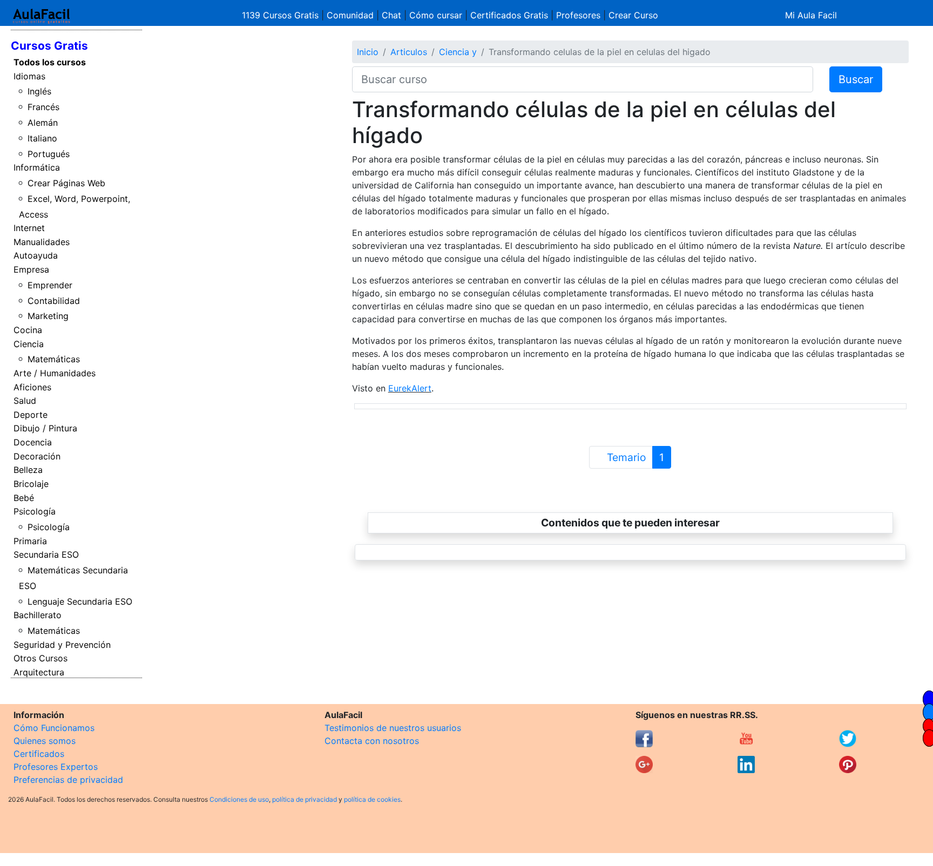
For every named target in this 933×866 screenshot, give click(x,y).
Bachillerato (37, 615)
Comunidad (350, 15)
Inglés (39, 91)
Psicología (34, 511)
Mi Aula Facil (811, 15)
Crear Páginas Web (66, 183)
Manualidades (41, 241)
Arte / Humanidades (54, 373)
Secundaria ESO (46, 554)
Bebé (23, 497)
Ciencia (28, 344)
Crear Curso (633, 15)
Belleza (28, 469)
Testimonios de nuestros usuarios (392, 727)
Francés (43, 107)
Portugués (49, 153)
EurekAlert (409, 388)
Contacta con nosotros (371, 740)
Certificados (38, 753)
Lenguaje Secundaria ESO (80, 601)
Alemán (43, 122)
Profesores (578, 15)
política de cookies (372, 799)
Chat (391, 15)
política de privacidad (304, 799)
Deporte (30, 414)
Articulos (408, 51)
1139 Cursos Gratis (281, 15)
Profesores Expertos (55, 766)
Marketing (48, 315)
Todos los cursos (49, 62)
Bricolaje (31, 483)
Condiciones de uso (239, 799)
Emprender (50, 285)
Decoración (36, 456)
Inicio (367, 51)
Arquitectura (38, 672)
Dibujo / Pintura (45, 428)
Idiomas (29, 76)
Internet (29, 227)
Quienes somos (44, 740)
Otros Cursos (40, 658)
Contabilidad (54, 300)
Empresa (31, 269)
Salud (24, 400)
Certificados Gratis (509, 15)
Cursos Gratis (49, 45)
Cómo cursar (435, 15)
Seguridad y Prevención (62, 644)
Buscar (856, 79)
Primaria (30, 541)
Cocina (27, 329)
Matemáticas (54, 359)
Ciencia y (458, 51)
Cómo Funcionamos (53, 727)
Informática (36, 167)
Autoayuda (35, 255)
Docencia (32, 442)
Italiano (42, 138)
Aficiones (32, 387)
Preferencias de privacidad (68, 779)
